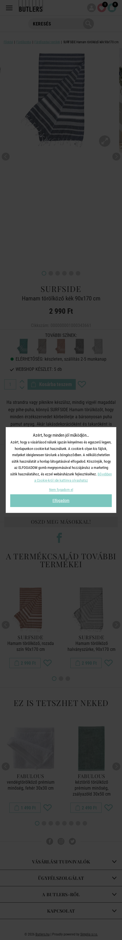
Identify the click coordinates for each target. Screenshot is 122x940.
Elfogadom (61, 500)
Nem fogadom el (61, 490)
